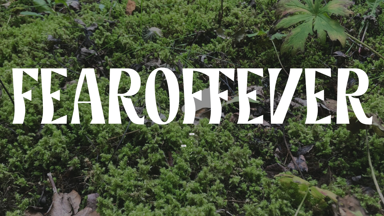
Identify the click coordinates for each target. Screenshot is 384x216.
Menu (183, 145)
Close (192, 134)
